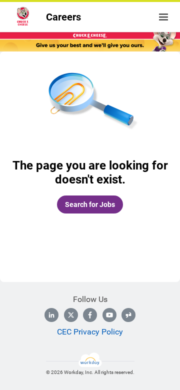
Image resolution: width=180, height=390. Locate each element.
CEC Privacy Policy (90, 331)
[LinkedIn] (51, 315)
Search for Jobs (90, 204)
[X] (71, 315)
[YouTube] (109, 315)
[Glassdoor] (129, 315)
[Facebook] (90, 315)
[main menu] (163, 17)
